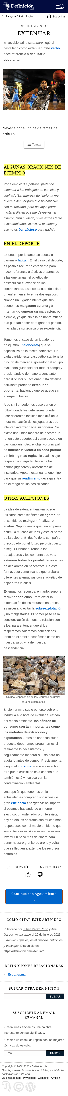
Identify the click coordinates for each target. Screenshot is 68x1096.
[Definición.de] (18, 6)
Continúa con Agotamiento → (34, 897)
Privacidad (29, 1077)
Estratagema (16, 974)
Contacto (43, 1077)
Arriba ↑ (55, 1077)
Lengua (11, 16)
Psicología (26, 16)
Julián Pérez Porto (35, 929)
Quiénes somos (11, 1077)
